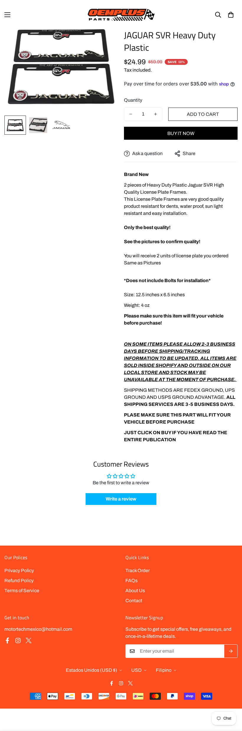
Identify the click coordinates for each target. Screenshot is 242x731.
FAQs (131, 580)
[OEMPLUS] (121, 14)
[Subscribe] (231, 651)
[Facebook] (7, 640)
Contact (133, 600)
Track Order (137, 570)
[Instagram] (18, 640)
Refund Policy (19, 580)
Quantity (133, 100)
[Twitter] (28, 640)
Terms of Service (21, 590)
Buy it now (180, 133)
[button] (231, 15)
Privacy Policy (19, 570)
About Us (135, 590)
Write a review (121, 498)
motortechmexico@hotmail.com (38, 629)
